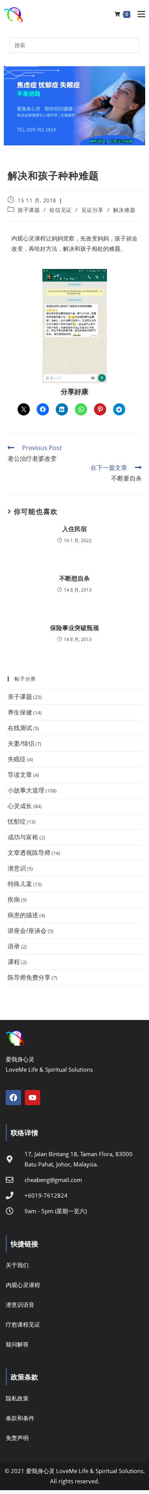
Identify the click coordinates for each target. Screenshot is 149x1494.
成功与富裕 (23, 837)
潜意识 (17, 868)
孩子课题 (29, 209)
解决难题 (124, 209)
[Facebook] (13, 1097)
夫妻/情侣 (21, 743)
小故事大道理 (26, 790)
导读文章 (20, 774)
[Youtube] (32, 1097)
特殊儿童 (20, 884)
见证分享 (92, 209)
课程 (14, 962)
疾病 (14, 899)
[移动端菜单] (138, 14)
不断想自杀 (74, 578)
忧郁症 (17, 821)
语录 (14, 946)
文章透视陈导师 (29, 852)
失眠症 (17, 759)
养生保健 (20, 712)
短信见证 (60, 209)
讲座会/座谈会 (27, 930)
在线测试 (20, 728)
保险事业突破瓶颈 (74, 628)
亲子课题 (20, 696)
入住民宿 (74, 529)
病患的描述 (23, 915)
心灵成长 (20, 806)
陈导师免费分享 (29, 977)
